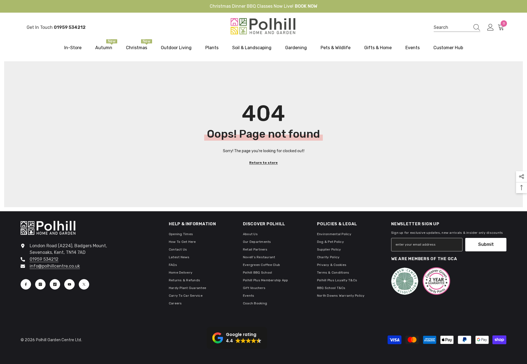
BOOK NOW (306, 6)
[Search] (457, 27)
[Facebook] (26, 284)
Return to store (263, 163)
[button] (237, 338)
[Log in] (490, 27)
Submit (486, 244)
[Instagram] (40, 284)
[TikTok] (55, 284)
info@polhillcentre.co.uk (55, 266)
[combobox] (452, 27)
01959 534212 (44, 259)
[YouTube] (69, 284)
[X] (84, 284)
